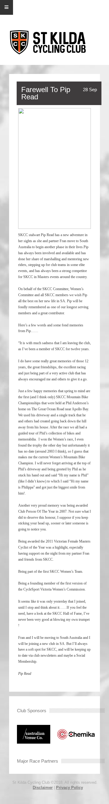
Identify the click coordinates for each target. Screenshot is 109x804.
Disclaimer (43, 787)
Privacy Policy (69, 787)
